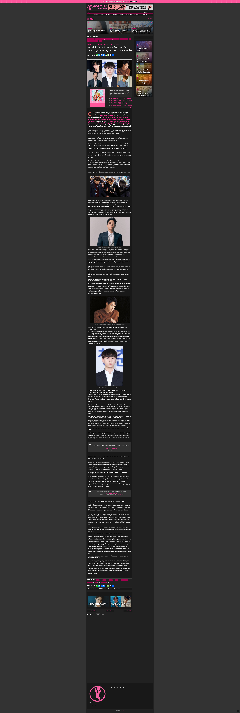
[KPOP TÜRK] (97, 9)
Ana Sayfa (110, 610)
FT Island (106, 44)
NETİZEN (115, 14)
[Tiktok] (117, 687)
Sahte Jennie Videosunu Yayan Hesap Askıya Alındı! (143, 48)
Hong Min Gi (113, 39)
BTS (96, 39)
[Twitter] (120, 687)
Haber (108, 39)
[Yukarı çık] (238, 711)
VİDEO (122, 14)
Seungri (117, 44)
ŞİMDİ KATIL (134, 1)
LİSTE (108, 14)
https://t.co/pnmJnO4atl (111, 493)
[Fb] (123, 687)
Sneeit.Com (122, 710)
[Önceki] (89, 22)
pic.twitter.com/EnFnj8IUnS (111, 448)
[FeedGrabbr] (102, 102)
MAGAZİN (129, 14)
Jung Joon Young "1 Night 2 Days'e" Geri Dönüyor (121, 100)
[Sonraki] (151, 22)
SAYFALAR (144, 14)
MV (129, 39)
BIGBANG (92, 39)
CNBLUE (111, 44)
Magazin (111, 28)
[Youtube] (111, 687)
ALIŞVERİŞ (137, 14)
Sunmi (97, 41)
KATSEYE (126, 39)
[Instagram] (114, 687)
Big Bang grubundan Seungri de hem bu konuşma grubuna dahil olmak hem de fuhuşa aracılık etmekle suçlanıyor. (109, 119)
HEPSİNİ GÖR (150, 18)
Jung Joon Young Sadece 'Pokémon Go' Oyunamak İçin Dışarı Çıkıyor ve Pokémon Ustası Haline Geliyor (120, 106)
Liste (89, 28)
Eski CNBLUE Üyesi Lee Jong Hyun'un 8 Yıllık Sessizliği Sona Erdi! (120, 604)
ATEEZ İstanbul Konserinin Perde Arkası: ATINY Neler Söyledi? (143, 93)
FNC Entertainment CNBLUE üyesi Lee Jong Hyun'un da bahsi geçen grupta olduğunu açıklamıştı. (109, 122)
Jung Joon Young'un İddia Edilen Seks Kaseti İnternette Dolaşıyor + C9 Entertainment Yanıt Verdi (120, 103)
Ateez (88, 39)
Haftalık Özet (135, 28)
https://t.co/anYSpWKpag (119, 447)
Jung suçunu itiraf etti (105, 116)
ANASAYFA (96, 14)
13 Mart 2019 (120, 494)
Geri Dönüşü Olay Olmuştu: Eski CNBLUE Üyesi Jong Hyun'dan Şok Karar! (98, 604)
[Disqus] (109, 632)
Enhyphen (104, 39)
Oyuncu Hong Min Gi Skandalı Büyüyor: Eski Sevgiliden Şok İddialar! (143, 71)
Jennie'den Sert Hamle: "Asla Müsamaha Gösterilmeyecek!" (143, 59)
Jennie (117, 39)
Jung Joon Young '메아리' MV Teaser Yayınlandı (120, 98)
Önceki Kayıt (128, 610)
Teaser (100, 41)
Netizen (93, 41)
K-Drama (121, 39)
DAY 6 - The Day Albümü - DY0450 (97, 105)
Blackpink (100, 39)
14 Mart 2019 (118, 450)
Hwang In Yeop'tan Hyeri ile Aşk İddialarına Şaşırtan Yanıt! (143, 82)
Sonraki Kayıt (91, 610)
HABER (102, 14)
